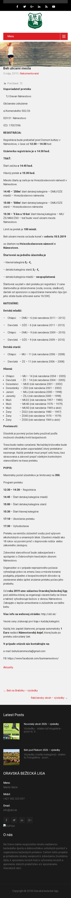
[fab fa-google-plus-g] (32, 7)
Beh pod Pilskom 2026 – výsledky (42, 749)
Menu (10, 36)
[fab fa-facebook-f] (17, 7)
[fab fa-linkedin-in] (39, 7)
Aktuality (8, 667)
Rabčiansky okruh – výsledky (49, 697)
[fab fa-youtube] (53, 7)
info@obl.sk (10, 808)
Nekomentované (29, 73)
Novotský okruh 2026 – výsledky (41, 724)
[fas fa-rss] (46, 7)
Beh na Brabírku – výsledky (20, 690)
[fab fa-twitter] (24, 7)
